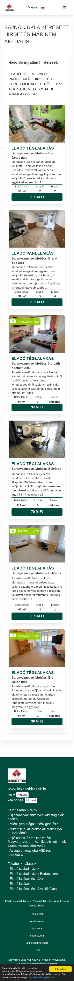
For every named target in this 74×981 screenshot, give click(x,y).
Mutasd (22, 794)
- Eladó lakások (19, 883)
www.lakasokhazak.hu (27, 789)
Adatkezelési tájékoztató (41, 977)
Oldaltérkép (37, 914)
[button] (36, 7)
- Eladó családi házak (23, 868)
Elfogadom (60, 968)
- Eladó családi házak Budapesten (33, 874)
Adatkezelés (37, 921)
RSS (37, 950)
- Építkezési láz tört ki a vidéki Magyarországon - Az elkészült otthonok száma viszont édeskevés (37, 841)
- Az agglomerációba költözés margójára (29, 852)
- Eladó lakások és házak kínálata (32, 889)
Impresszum (37, 935)
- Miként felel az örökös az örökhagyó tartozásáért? (35, 831)
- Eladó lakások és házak (26, 878)
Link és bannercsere (37, 942)
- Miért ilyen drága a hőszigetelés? (33, 824)
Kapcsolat (37, 928)
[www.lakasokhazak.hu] (8, 7)
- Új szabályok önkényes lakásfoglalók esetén (36, 817)
